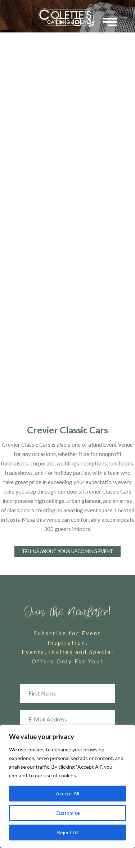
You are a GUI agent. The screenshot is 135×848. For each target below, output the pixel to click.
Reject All (67, 832)
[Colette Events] (68, 17)
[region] (67, 786)
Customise (67, 813)
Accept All (67, 793)
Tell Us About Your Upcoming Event (67, 551)
